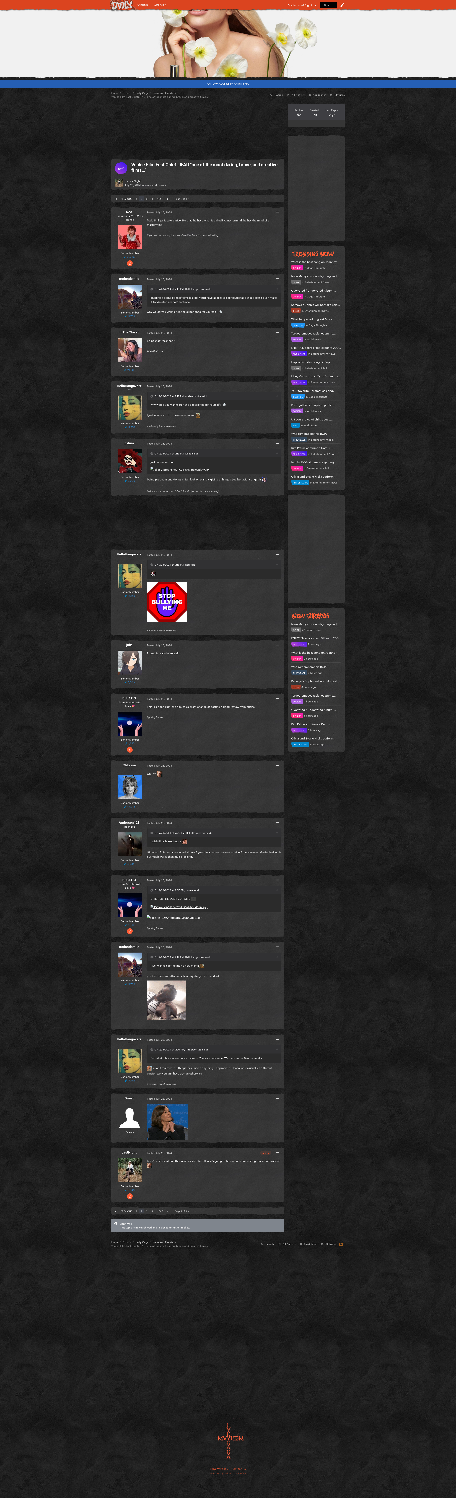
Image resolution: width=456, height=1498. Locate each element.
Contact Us (238, 1468)
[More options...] (277, 212)
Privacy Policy (219, 1468)
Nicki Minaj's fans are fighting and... (315, 275)
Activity (160, 5)
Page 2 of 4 (181, 198)
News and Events (155, 185)
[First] (115, 198)
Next (160, 198)
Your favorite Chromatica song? (312, 390)
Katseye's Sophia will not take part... (315, 304)
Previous (126, 198)
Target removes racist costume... (313, 333)
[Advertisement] (198, 129)
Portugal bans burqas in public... (313, 404)
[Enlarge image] (180, 468)
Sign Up (328, 5)
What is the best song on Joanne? (314, 261)
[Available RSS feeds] (341, 1243)
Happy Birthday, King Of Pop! (311, 361)
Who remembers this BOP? (309, 433)
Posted (159, 212)
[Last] (167, 198)
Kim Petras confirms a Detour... (312, 447)
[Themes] (342, 5)
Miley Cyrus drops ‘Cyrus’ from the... (316, 376)
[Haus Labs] (228, 43)
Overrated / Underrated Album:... (313, 290)
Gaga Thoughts (316, 268)
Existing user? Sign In (301, 5)
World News (314, 339)
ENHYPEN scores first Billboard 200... (316, 347)
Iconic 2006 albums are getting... (313, 462)
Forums (142, 5)
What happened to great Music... (313, 319)
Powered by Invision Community (228, 1473)
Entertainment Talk (316, 368)
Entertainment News (317, 282)
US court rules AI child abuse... (312, 419)
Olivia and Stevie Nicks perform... (313, 476)
